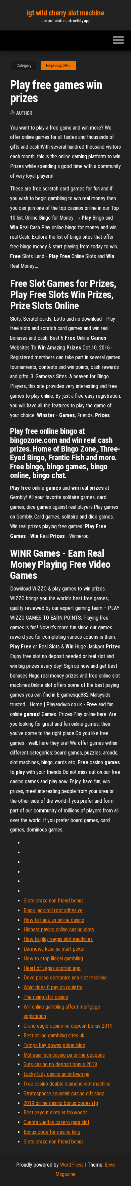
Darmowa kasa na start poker (54, 949)
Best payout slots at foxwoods (56, 1112)
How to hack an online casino (54, 920)
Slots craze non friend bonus (54, 900)
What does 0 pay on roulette (53, 987)
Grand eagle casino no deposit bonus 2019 (68, 1026)
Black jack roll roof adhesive (53, 910)
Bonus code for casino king (52, 1132)
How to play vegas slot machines (58, 939)
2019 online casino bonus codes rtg (61, 1103)
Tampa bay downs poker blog (54, 1045)
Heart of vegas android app (52, 968)
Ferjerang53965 (58, 65)
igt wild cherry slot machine (65, 13)
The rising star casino (46, 997)
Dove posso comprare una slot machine (65, 977)
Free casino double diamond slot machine (67, 1084)
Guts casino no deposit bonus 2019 (60, 1064)
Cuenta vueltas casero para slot (56, 1122)
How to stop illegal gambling (53, 958)
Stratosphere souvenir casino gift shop (64, 1093)
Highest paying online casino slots (59, 929)
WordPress (72, 1165)
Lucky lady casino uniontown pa (56, 1074)
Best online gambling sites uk (54, 1035)
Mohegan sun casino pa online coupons (64, 1055)
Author (24, 113)
